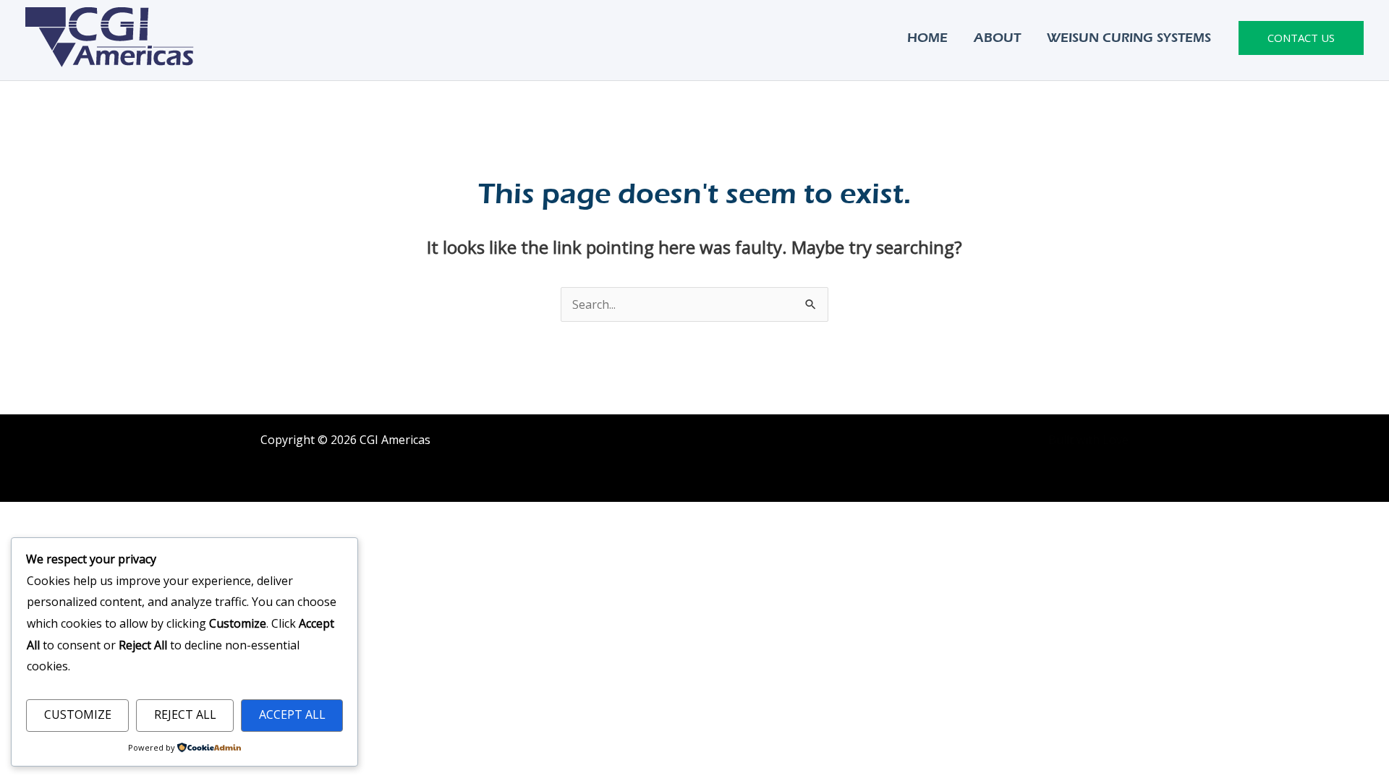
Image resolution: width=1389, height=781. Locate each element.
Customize (77, 714)
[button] (1301, 38)
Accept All (292, 714)
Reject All (185, 714)
